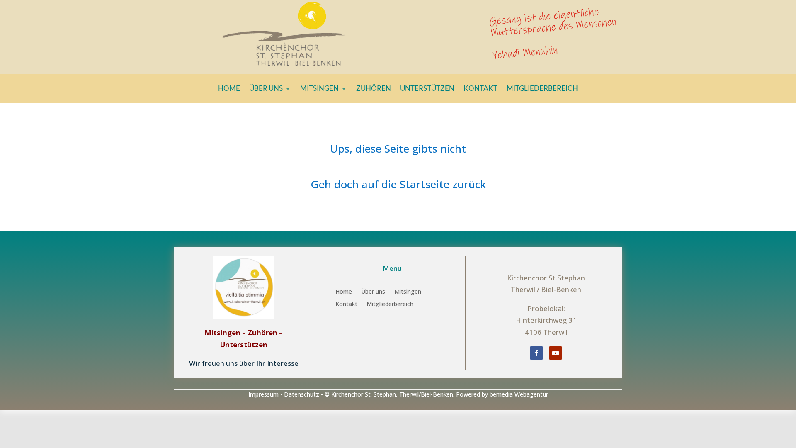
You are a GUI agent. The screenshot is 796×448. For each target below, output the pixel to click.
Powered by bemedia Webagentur (502, 394)
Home (229, 89)
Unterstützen (427, 89)
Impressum (263, 394)
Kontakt (481, 89)
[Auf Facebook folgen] (536, 353)
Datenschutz (301, 394)
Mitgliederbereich (542, 89)
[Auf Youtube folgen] (555, 353)
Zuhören (373, 89)
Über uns (266, 89)
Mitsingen (319, 89)
